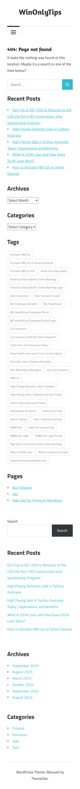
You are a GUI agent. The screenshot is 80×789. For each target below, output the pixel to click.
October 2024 (23, 685)
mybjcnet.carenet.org (41, 427)
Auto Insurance (19, 296)
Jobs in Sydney (18, 419)
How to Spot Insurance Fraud (27, 403)
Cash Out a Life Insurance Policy (29, 345)
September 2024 (25, 691)
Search (12, 521)
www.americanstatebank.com (28, 460)
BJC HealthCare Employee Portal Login (33, 320)
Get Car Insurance (57, 370)
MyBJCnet (16, 427)
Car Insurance (18, 328)
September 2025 (25, 666)
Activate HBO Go (20, 254)
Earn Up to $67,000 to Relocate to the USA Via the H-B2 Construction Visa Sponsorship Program (39, 116)
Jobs (15, 741)
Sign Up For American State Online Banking (36, 444)
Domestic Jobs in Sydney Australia (30, 361)
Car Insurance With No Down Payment (33, 337)
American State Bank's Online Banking (33, 279)
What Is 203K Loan (21, 452)
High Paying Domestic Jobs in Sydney (32, 386)
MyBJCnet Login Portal (48, 435)
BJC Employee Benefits (23, 304)
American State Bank (53, 271)
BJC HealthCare (53, 304)
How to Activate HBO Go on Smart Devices (39, 629)
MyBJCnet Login (19, 435)
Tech (15, 747)
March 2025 (21, 678)
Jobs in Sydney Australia (47, 419)
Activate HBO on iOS (22, 271)
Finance (18, 728)
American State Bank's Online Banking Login (36, 287)
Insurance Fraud (52, 411)
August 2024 (22, 697)
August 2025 (22, 672)
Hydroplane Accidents (23, 411)
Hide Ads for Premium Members (37, 500)
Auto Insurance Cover (47, 296)
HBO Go (15, 378)
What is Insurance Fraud (53, 452)
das (15, 494)
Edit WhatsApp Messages (25, 370)
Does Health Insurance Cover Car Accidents (36, 353)
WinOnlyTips (40, 12)
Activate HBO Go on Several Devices (31, 263)
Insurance (19, 735)
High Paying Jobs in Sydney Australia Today (35, 394)
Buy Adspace (22, 487)
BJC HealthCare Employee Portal (29, 312)
